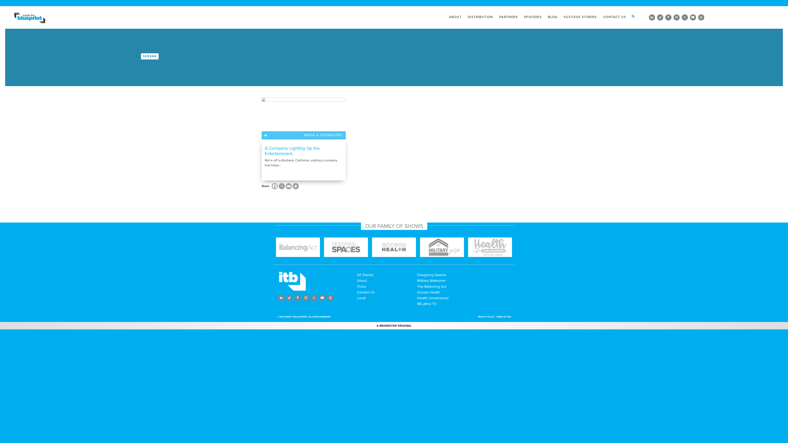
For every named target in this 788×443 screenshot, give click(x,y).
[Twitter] (282, 186)
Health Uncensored (432, 298)
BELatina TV (426, 303)
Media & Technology (323, 135)
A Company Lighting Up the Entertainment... (292, 151)
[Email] (289, 186)
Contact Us (614, 17)
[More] (296, 186)
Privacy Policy (486, 317)
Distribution (480, 17)
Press (361, 286)
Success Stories (580, 17)
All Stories (365, 275)
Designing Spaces (431, 275)
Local (361, 298)
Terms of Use (503, 317)
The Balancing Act (431, 286)
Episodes (533, 17)
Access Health (428, 292)
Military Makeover (431, 280)
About (455, 17)
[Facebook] (275, 186)
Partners (508, 17)
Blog (553, 17)
